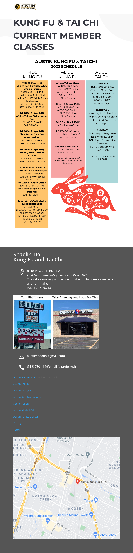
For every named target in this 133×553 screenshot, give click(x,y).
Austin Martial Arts (24, 410)
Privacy (17, 423)
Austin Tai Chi (21, 384)
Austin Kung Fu (22, 390)
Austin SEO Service (24, 377)
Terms (17, 429)
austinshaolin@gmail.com (46, 356)
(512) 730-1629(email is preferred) (51, 366)
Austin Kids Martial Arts (27, 397)
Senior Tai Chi (21, 403)
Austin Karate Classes (25, 416)
